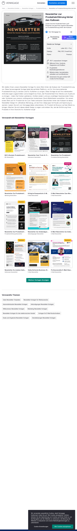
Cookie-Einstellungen (41, 526)
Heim (3, 8)
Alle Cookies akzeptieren (62, 526)
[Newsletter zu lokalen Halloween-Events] (15, 254)
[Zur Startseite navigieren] (10, 3)
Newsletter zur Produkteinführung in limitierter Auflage (15, 232)
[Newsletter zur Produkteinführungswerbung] (15, 177)
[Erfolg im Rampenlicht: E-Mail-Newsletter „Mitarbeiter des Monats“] (38, 177)
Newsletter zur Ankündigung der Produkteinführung (38, 232)
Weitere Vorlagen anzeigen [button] (38, 280)
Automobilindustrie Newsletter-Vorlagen (15, 304)
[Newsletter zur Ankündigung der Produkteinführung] (38, 215)
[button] (53, 38)
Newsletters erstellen (13, 8)
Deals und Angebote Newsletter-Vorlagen (16, 318)
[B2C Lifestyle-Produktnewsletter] (15, 139)
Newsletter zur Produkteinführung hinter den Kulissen (61, 155)
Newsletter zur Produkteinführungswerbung (15, 193)
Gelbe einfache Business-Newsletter (38, 270)
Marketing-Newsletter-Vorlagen (37, 309)
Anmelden (41, 3)
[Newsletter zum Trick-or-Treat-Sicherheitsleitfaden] (38, 139)
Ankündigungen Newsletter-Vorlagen (42, 304)
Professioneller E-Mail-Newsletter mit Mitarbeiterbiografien (61, 270)
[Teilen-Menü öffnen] (71, 32)
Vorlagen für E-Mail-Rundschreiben (49, 313)
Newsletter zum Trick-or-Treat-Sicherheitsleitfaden (38, 155)
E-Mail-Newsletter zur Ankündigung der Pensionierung (61, 232)
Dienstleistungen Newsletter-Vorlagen (43, 318)
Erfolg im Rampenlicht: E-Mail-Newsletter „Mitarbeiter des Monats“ (38, 193)
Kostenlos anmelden (57, 3)
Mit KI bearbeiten (71, 37)
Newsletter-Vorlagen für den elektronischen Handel (19, 313)
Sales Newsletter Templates (11, 300)
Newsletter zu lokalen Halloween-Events (15, 270)
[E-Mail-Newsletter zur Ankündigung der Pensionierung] (61, 215)
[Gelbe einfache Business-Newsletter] (38, 254)
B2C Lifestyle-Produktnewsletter (15, 155)
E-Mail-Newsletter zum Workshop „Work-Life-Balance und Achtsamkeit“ (61, 193)
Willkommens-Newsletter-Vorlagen (13, 309)
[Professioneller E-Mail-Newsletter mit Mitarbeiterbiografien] (61, 254)
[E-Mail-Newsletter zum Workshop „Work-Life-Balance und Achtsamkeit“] (61, 177)
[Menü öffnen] (73, 3)
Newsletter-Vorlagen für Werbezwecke (36, 300)
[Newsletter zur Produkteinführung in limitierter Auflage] (15, 215)
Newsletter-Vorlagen (28, 8)
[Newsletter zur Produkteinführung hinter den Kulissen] (61, 139)
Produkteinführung (41, 8)
